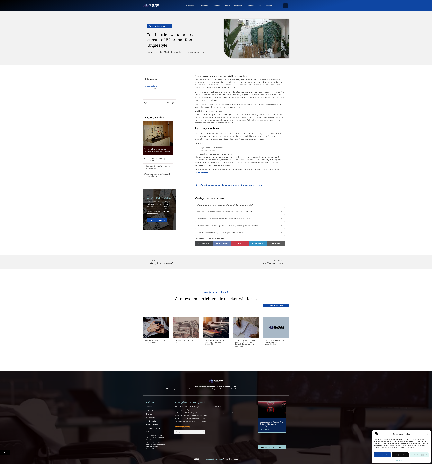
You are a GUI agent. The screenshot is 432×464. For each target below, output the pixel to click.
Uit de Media (190, 6)
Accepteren (382, 455)
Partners (204, 6)
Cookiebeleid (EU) (153, 428)
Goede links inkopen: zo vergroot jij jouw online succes (155, 437)
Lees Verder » (264, 429)
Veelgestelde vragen (154, 89)
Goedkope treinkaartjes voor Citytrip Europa (190, 421)
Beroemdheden (152, 418)
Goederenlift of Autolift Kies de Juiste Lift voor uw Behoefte (271, 424)
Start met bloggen (157, 220)
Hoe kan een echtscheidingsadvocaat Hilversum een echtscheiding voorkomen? (203, 413)
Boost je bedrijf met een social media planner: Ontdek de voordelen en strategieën (245, 343)
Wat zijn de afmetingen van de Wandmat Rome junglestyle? (240, 205)
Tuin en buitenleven (159, 26)
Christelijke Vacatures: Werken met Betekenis (190, 415)
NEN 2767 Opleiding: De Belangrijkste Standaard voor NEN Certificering (200, 407)
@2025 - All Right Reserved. (216, 459)
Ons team (150, 414)
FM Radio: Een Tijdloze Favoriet (184, 341)
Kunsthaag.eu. (201, 172)
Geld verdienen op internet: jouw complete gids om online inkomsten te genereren (156, 445)
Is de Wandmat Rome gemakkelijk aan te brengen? (240, 233)
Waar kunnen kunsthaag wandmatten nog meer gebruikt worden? (240, 226)
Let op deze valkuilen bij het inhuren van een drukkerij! (215, 342)
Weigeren (400, 455)
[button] (427, 434)
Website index (151, 432)
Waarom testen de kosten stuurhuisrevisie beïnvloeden (157, 150)
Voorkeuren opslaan (419, 455)
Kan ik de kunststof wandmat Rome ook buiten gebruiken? (240, 212)
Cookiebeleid (400, 460)
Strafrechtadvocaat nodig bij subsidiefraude (154, 160)
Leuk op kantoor (153, 86)
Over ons (216, 6)
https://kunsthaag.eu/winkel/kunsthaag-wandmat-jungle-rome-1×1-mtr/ (228, 185)
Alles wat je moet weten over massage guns (190, 418)
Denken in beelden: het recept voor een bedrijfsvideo (275, 342)
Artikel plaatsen (265, 6)
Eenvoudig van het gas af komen (186, 410)
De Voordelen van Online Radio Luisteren (154, 341)
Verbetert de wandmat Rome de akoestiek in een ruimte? (240, 219)
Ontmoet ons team (233, 6)
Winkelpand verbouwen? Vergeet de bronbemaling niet (157, 175)
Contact (250, 6)
